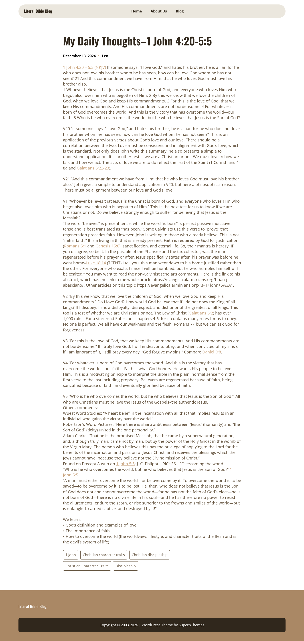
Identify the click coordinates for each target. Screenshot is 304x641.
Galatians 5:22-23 (93, 168)
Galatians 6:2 (201, 313)
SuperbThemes (191, 625)
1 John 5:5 (125, 463)
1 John (70, 554)
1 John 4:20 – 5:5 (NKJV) (84, 67)
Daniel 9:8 (211, 352)
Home (136, 11)
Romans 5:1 (75, 246)
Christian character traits (104, 554)
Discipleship (126, 565)
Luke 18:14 (96, 262)
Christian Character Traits (87, 565)
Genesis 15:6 (107, 246)
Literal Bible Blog (38, 11)
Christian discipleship (150, 554)
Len (105, 55)
